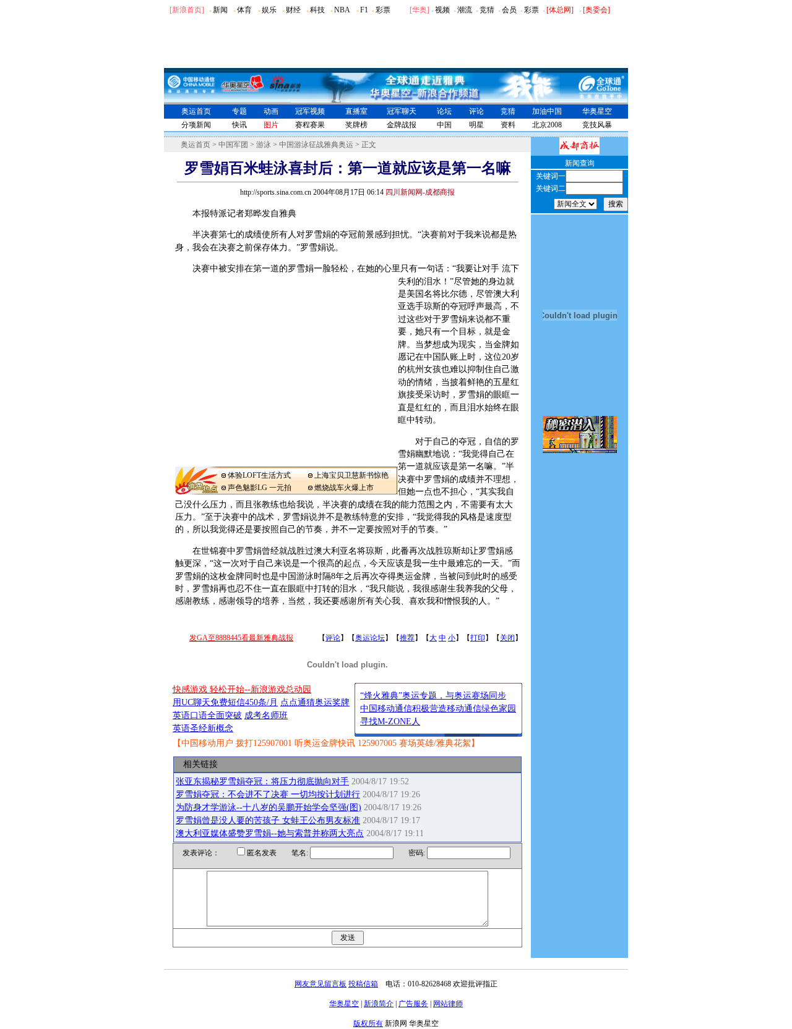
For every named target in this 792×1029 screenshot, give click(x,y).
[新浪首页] (187, 10)
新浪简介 (379, 1003)
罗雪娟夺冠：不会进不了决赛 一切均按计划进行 (268, 794)
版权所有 (368, 1023)
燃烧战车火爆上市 (344, 487)
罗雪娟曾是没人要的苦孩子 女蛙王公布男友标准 (268, 820)
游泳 (263, 144)
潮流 (464, 10)
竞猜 (487, 10)
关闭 (507, 637)
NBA (342, 10)
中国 (444, 125)
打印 (477, 637)
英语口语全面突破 (207, 715)
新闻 (220, 10)
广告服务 (413, 1003)
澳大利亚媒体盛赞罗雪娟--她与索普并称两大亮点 (270, 833)
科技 (317, 10)
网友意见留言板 (320, 984)
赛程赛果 (310, 125)
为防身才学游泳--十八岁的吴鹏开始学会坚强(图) (268, 807)
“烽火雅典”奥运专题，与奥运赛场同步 (433, 695)
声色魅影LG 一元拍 (259, 487)
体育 (244, 10)
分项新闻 (196, 125)
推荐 (407, 637)
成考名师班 (266, 715)
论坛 (444, 111)
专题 (239, 111)
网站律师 (448, 1003)
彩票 (383, 10)
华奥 (419, 10)
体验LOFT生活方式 (259, 475)
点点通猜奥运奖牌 (315, 702)
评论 (476, 111)
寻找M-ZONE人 (390, 721)
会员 (509, 10)
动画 (271, 111)
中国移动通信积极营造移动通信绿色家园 (438, 708)
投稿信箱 (363, 984)
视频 (442, 10)
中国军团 (233, 144)
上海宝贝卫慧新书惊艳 (351, 475)
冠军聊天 (401, 111)
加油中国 (547, 111)
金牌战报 (401, 125)
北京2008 (547, 125)
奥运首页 (196, 111)
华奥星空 (597, 111)
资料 (508, 125)
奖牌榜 (356, 125)
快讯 (239, 125)
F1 (364, 10)
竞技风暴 (597, 125)
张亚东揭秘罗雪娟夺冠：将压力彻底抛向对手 (262, 781)
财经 (293, 10)
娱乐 (269, 10)
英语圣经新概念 (203, 728)
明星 (476, 125)
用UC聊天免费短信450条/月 (225, 702)
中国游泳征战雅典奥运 (316, 144)
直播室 (356, 111)
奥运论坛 (370, 637)
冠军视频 (310, 111)
